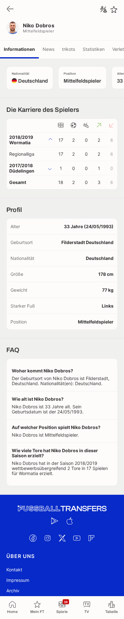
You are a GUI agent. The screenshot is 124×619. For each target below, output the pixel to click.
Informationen (19, 49)
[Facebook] (33, 538)
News (48, 49)
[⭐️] (114, 9)
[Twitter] (62, 538)
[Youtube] (76, 538)
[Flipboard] (91, 538)
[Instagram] (47, 538)
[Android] (54, 521)
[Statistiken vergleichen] (103, 9)
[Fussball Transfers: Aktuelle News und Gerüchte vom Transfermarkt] (62, 508)
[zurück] (10, 9)
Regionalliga (21, 154)
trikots (68, 49)
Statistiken (94, 49)
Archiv (12, 590)
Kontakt (14, 569)
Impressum (17, 580)
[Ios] (69, 521)
